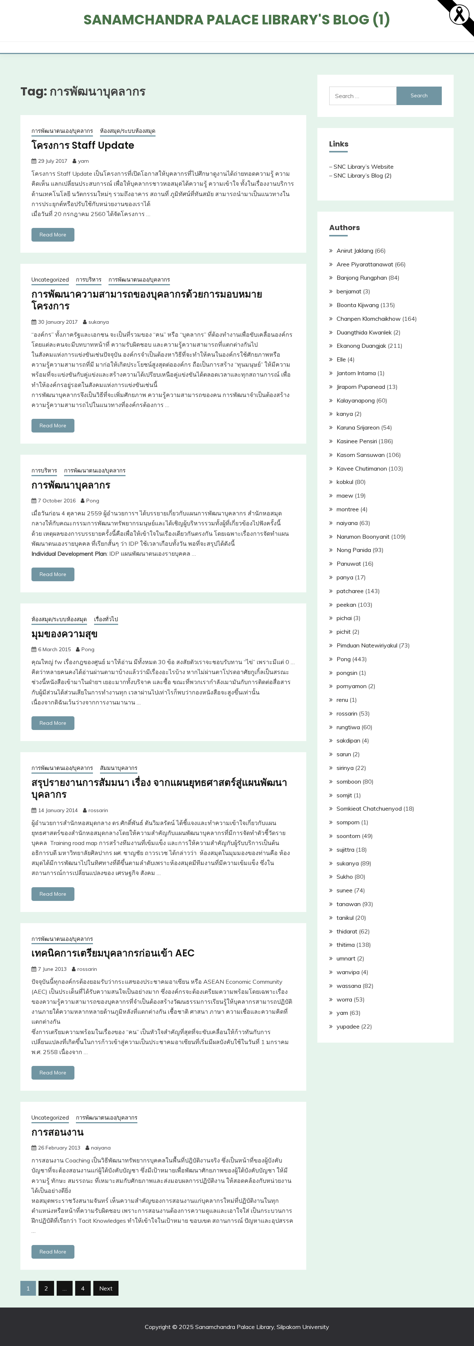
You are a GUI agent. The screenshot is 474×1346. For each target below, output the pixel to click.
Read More (53, 234)
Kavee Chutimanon (362, 468)
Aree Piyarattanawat (365, 264)
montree (348, 509)
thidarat (347, 931)
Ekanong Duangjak (361, 345)
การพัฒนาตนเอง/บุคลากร (62, 130)
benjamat (349, 291)
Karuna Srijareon (358, 427)
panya (345, 577)
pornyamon (352, 686)
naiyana (101, 1147)
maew (345, 495)
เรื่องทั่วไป (106, 619)
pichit (344, 631)
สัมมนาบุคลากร (118, 767)
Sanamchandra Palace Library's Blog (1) (237, 19)
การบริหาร (88, 279)
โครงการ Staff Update (82, 145)
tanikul (345, 917)
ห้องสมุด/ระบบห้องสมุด (128, 130)
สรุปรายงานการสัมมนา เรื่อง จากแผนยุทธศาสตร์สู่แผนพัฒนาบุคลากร (159, 788)
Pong (92, 500)
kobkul (345, 481)
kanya (345, 413)
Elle (341, 359)
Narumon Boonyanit (363, 536)
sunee (345, 890)
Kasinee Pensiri (357, 441)
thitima (346, 944)
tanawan (349, 904)
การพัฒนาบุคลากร (70, 485)
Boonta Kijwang (358, 305)
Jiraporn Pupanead (361, 386)
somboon (349, 781)
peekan (346, 604)
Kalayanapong (356, 400)
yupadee (348, 1026)
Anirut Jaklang (355, 250)
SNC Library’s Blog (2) (363, 175)
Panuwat (349, 563)
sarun (344, 754)
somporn (348, 822)
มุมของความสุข (64, 633)
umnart (346, 958)
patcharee (350, 591)
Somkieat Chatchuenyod (369, 808)
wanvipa (348, 972)
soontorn (348, 835)
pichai (344, 618)
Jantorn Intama (356, 373)
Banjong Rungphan (362, 277)
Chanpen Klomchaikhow (369, 318)
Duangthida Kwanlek (364, 332)
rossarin (98, 810)
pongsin (347, 672)
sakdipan (348, 740)
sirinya (345, 767)
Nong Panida (354, 549)
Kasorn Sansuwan (361, 454)
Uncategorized (50, 279)
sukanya (99, 322)
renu (342, 699)
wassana (349, 985)
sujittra (345, 849)
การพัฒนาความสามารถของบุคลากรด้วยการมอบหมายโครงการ (146, 300)
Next (106, 1288)
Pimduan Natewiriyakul (367, 645)
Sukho (345, 876)
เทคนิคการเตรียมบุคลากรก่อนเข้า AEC (113, 953)
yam (83, 161)
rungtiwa (348, 727)
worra (344, 999)
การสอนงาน (57, 1132)
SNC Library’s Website (364, 166)
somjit (344, 795)
